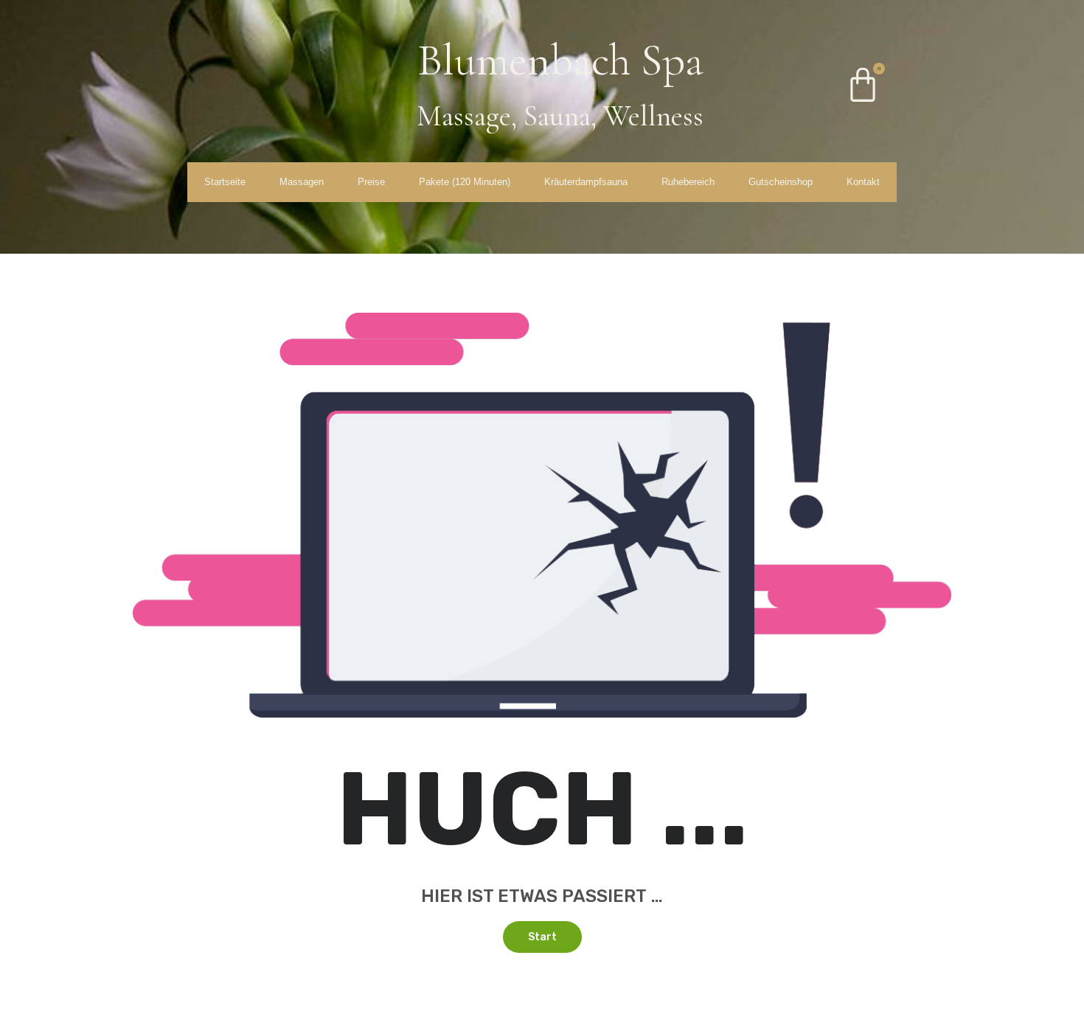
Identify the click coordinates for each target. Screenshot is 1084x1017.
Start (542, 937)
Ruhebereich (688, 181)
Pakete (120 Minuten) (464, 181)
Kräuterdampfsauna (586, 181)
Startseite (225, 181)
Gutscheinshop (780, 181)
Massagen (301, 181)
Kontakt (863, 181)
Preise (371, 181)
